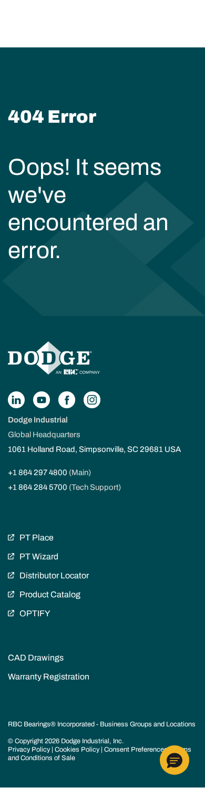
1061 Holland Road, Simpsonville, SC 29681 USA (94, 449)
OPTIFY (34, 613)
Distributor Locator (54, 575)
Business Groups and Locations (148, 724)
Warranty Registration (48, 676)
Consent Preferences (136, 749)
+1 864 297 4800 (37, 472)
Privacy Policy (29, 749)
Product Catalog (49, 594)
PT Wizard (38, 556)
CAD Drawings (36, 657)
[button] (174, 760)
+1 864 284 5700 (37, 487)
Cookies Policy (77, 749)
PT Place (36, 537)
